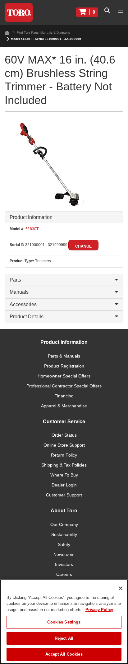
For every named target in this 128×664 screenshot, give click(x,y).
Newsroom (64, 554)
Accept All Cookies (63, 654)
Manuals (19, 292)
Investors (64, 564)
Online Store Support (64, 445)
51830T (32, 229)
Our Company (64, 524)
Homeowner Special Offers (64, 375)
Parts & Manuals (64, 355)
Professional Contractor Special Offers (64, 385)
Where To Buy (64, 474)
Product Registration (64, 365)
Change (83, 246)
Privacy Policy (99, 609)
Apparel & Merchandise (64, 405)
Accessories (23, 304)
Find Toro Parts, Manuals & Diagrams (43, 32)
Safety (64, 544)
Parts (15, 279)
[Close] (120, 588)
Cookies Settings (63, 622)
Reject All (64, 638)
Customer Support (64, 494)
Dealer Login (64, 484)
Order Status (64, 435)
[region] (64, 622)
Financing (64, 395)
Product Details (26, 316)
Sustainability (64, 534)
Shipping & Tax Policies (64, 464)
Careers (64, 574)
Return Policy (64, 455)
